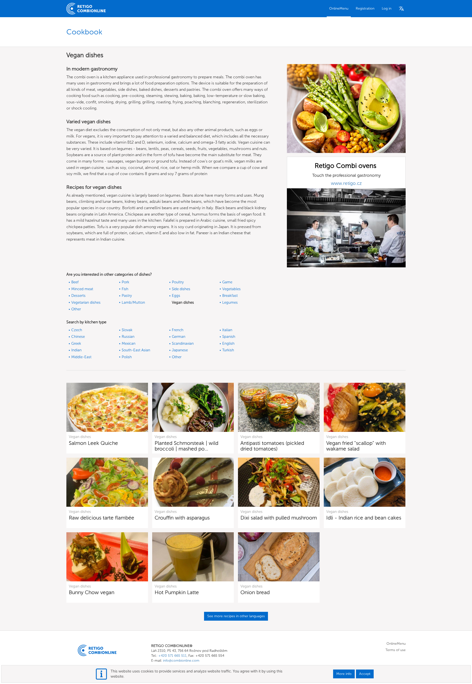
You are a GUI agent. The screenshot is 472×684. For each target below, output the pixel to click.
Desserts (78, 295)
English (228, 343)
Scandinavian (183, 343)
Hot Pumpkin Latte (177, 592)
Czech (76, 330)
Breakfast (230, 295)
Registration (365, 8)
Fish (125, 289)
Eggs (176, 295)
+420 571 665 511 (172, 656)
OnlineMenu (338, 8)
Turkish (228, 350)
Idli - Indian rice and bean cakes (363, 518)
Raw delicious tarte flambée (101, 518)
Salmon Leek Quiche (93, 443)
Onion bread (255, 592)
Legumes (230, 302)
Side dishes (181, 289)
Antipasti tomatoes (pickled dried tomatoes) (272, 446)
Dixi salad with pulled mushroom (278, 518)
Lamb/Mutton (133, 302)
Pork (125, 282)
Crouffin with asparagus (182, 518)
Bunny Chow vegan (91, 592)
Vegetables (231, 289)
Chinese (78, 336)
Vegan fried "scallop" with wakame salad (356, 446)
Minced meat (82, 289)
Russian (128, 336)
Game (227, 282)
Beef (75, 282)
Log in (386, 8)
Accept (364, 674)
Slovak (127, 330)
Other (76, 309)
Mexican (128, 343)
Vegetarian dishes (86, 302)
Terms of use (395, 650)
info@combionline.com (181, 660)
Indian (76, 350)
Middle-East (81, 357)
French (177, 330)
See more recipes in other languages (236, 616)
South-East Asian (136, 350)
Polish (127, 357)
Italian (227, 330)
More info (344, 674)
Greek (76, 343)
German (178, 336)
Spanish (228, 336)
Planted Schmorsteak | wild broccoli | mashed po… (186, 446)
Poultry (178, 282)
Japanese (180, 350)
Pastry (127, 295)
